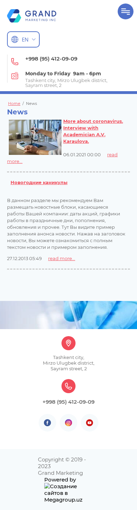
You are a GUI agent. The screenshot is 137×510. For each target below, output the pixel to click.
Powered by (60, 479)
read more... (61, 258)
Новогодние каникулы (39, 182)
